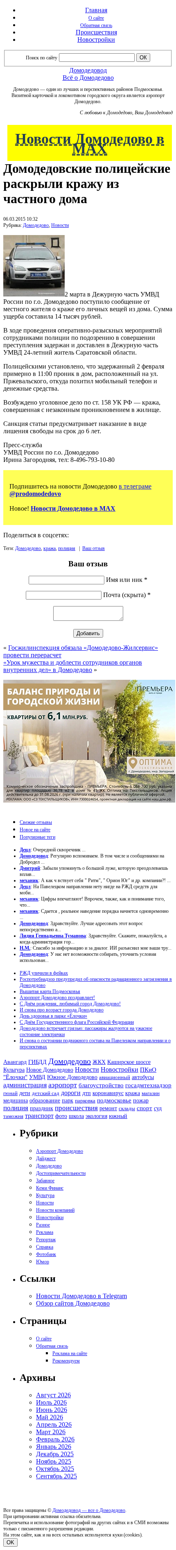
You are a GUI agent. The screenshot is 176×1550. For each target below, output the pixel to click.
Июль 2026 (51, 1402)
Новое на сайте (35, 830)
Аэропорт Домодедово (59, 1151)
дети (24, 1093)
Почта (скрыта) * (127, 594)
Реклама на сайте (69, 1353)
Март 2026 (50, 1431)
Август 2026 (53, 1395)
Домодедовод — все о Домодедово (88, 1510)
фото (61, 1116)
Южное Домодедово (72, 1077)
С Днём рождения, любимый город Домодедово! (70, 1004)
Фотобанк (46, 1254)
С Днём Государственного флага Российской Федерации (77, 1022)
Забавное (45, 1180)
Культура (14, 1070)
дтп (86, 1093)
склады (127, 1108)
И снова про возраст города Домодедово (62, 1010)
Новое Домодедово (49, 1069)
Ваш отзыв (93, 548)
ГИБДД (37, 1062)
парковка (85, 1100)
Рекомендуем (66, 1361)
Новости (60, 225)
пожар (141, 1100)
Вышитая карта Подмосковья (50, 991)
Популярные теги (37, 837)
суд (158, 1108)
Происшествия (96, 32)
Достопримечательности (61, 1173)
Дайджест (46, 1158)
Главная (96, 10)
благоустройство (101, 1085)
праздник (41, 1108)
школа (76, 1116)
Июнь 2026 (51, 1409)
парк (67, 1100)
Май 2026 (49, 1417)
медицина (15, 1100)
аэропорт (62, 1085)
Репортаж (46, 1239)
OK (10, 1542)
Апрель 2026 (54, 1424)
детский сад (45, 1093)
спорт (144, 1107)
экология (96, 1116)
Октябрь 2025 (55, 1468)
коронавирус (108, 1093)
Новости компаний (55, 1210)
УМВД (37, 1077)
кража (49, 548)
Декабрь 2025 (55, 1453)
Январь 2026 (53, 1446)
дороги (71, 1092)
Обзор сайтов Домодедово (73, 1303)
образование (44, 1100)
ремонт (108, 1108)
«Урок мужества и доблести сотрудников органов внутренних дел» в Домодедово (72, 666)
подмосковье (114, 1100)
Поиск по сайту (41, 58)
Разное (43, 1225)
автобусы (143, 1077)
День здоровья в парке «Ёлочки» (53, 1016)
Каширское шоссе (129, 1062)
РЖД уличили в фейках (44, 973)
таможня (13, 1116)
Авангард (15, 1062)
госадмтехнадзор (148, 1085)
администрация (25, 1085)
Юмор (42, 1262)
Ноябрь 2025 (53, 1461)
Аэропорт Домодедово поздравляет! (57, 997)
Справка (44, 1247)
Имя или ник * (126, 579)
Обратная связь (96, 25)
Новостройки (96, 39)
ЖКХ (99, 1062)
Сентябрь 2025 (56, 1476)
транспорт (39, 1115)
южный (118, 1116)
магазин (151, 1093)
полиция (66, 548)
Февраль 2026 (55, 1439)
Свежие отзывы (36, 822)
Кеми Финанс (49, 1188)
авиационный (114, 1077)
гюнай (10, 1093)
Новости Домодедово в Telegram (81, 1295)
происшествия (76, 1108)
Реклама (44, 1232)
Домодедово (36, 225)
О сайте (96, 18)
